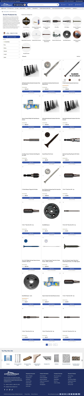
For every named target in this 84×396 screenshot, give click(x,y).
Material (5, 51)
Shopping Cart (28, 377)
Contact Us (56, 377)
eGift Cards (28, 386)
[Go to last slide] (43, 69)
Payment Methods (43, 379)
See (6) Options (51, 233)
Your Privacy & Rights (72, 379)
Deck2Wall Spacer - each (27, 295)
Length (5, 54)
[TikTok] (12, 390)
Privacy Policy (70, 375)
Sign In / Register (29, 375)
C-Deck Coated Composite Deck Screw (70, 83)
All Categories (42, 384)
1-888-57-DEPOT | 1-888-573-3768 (12, 384)
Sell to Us (56, 381)
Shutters (28, 8)
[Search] (58, 5)
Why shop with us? (57, 375)
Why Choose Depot (79, 1)
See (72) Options (72, 91)
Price (5, 44)
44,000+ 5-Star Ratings (68, 1)
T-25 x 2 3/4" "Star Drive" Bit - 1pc (69, 331)
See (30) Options (52, 162)
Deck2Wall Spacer (46, 224)
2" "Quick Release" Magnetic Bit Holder (30, 189)
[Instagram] (9, 390)
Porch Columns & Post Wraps (57, 8)
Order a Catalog (57, 382)
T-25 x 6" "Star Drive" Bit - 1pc (48, 331)
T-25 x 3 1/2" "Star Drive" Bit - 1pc (69, 224)
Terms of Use (70, 384)
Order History (28, 382)
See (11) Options (51, 304)
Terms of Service (34, 394)
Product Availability (43, 377)
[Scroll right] (82, 8)
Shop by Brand (6, 11)
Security (69, 377)
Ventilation (75, 8)
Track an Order (29, 381)
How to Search (43, 375)
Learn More (18, 1)
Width (5, 57)
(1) (68, 85)
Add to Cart (31, 91)
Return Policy (70, 382)
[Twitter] (7, 390)
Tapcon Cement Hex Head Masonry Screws (51, 295)
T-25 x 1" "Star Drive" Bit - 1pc (28, 224)
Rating (5, 48)
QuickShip (7, 41)
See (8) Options (31, 126)
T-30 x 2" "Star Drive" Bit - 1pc (28, 331)
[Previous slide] (63, 80)
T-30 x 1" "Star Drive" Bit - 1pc (68, 189)
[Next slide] (60, 69)
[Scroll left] (80, 8)
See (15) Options (52, 197)
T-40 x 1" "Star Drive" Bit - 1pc (68, 295)
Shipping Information (72, 381)
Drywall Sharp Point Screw (47, 154)
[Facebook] (4, 390)
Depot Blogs (56, 379)
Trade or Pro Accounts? (44, 381)
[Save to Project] (60, 60)
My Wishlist (28, 379)
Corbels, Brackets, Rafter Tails (45, 8)
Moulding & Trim (68, 8)
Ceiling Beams (35, 8)
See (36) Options (52, 91)
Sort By (78, 56)
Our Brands (42, 382)
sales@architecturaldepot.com (11, 386)
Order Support (28, 384)
